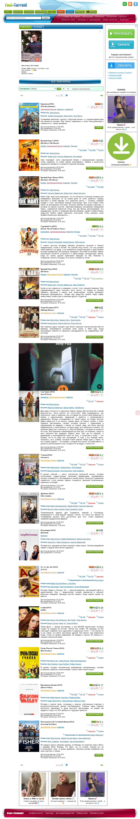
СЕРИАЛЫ (29, 12)
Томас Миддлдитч (54, 701)
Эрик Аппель (54, 113)
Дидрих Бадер (68, 242)
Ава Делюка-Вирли (77, 742)
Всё (53, 82)
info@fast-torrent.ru (36, 813)
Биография (45, 232)
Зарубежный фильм (48, 109)
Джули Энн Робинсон (58, 620)
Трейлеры (124, 20)
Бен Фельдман (53, 587)
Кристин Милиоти (67, 587)
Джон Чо (62, 623)
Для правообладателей (65, 813)
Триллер (74, 146)
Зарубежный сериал (55, 274)
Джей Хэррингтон (63, 542)
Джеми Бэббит (72, 506)
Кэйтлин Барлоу (54, 471)
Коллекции (88, 16)
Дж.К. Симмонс (53, 742)
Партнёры (50, 813)
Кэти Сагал (99, 580)
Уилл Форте (77, 116)
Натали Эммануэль (65, 156)
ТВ (52, 12)
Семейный (69, 109)
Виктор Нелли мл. (84, 539)
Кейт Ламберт (78, 471)
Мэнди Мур (68, 116)
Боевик (43, 146)
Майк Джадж (55, 698)
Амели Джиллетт (96, 735)
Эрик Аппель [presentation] (25, 27)
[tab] (26, 27)
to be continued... (97, 278)
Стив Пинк (72, 583)
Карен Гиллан (53, 623)
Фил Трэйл (72, 620)
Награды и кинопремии (89, 20)
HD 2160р (83, 150)
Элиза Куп (52, 542)
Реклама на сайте (97, 813)
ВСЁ (8, 12)
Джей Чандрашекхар (58, 506)
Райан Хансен (75, 664)
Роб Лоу (51, 509)
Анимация (45, 397)
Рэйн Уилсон (80, 242)
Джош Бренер (67, 701)
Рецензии (100, 16)
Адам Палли (52, 323)
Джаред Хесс (65, 320)
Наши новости (110, 20)
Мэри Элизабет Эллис (74, 509)
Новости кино (68, 20)
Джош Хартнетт (79, 193)
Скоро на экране (72, 16)
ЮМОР (60, 12)
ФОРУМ (70, 12)
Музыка (77, 232)
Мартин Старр (79, 701)
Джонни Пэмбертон (55, 408)
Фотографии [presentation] (38, 27)
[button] (59, 89)
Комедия (60, 109)
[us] (101, 104)
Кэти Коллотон (66, 471)
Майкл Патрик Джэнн (58, 583)
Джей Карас (55, 468)
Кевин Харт (52, 156)
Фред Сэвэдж (59, 509)
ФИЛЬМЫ (18, 12)
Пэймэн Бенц (65, 468)
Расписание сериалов (117, 16)
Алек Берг (64, 698)
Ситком (100, 317)
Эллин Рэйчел (72, 623)
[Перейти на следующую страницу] (102, 96)
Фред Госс (54, 661)
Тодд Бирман (77, 468)
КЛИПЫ (93, 12)
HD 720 (100, 150)
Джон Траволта (79, 285)
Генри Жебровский (81, 587)
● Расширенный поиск (42, 21)
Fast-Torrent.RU (19, 4)
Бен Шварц (77, 156)
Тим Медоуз (79, 408)
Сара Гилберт (64, 664)
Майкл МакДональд (68, 539)
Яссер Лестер (76, 323)
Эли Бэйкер (64, 742)
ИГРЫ (81, 12)
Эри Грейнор (53, 664)
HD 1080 (92, 150)
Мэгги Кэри (54, 320)
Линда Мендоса (84, 738)
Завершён (91, 317)
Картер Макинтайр (78, 542)
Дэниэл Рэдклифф (55, 242)
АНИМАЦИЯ (41, 12)
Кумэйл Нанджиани (55, 116)
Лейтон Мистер (64, 323)
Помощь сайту (82, 813)
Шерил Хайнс (69, 408)
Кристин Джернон (86, 506)
